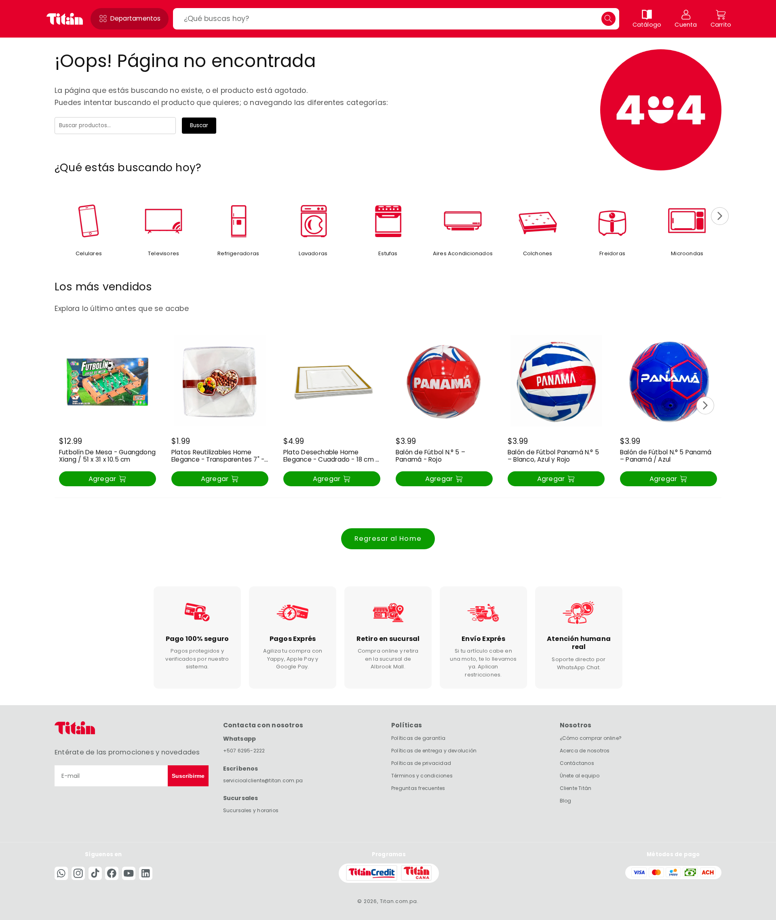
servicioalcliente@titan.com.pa (263, 780)
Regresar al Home (388, 538)
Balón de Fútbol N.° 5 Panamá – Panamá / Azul (665, 456)
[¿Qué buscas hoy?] (608, 19)
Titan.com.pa (398, 900)
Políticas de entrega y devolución (434, 750)
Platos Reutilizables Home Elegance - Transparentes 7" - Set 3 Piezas (217, 456)
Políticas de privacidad (421, 763)
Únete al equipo (579, 775)
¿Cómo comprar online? (591, 738)
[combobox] (396, 18)
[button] (130, 18)
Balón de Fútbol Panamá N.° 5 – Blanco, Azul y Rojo (553, 456)
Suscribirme (188, 776)
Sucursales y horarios (251, 810)
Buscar (199, 125)
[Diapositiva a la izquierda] (56, 216)
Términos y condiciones (422, 775)
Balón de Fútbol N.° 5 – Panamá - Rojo (430, 456)
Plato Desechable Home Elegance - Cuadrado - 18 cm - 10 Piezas (331, 456)
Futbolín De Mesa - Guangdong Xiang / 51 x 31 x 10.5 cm (107, 456)
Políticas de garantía (418, 738)
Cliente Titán (576, 787)
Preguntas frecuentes (418, 787)
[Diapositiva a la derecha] (720, 216)
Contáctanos (577, 763)
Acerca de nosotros (585, 750)
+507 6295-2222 (244, 750)
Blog (565, 800)
